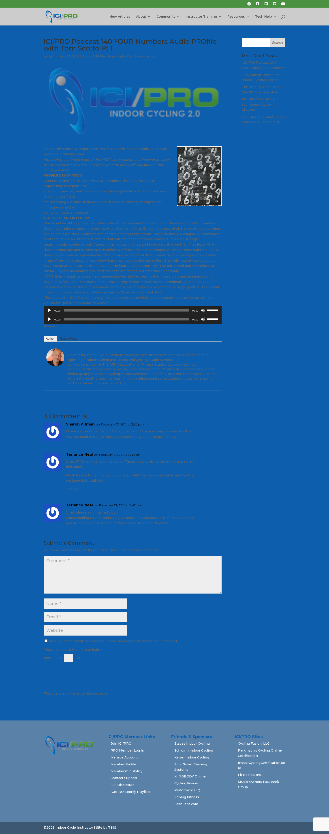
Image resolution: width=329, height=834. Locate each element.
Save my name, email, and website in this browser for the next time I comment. (113, 641)
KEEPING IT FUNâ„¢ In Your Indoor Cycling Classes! (260, 104)
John (53, 56)
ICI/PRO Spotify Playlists (131, 792)
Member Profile (123, 764)
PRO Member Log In (127, 750)
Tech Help (263, 17)
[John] (55, 363)
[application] (133, 310)
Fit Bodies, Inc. (250, 775)
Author (50, 338)
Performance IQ (187, 790)
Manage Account (124, 757)
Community (165, 17)
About (141, 17)
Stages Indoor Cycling (192, 743)
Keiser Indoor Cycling (191, 757)
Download (102, 326)
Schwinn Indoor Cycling (193, 750)
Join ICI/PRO (121, 743)
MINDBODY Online (190, 776)
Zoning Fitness (186, 797)
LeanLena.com (186, 804)
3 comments (144, 56)
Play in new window (74, 326)
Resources (236, 17)
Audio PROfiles (94, 56)
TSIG (112, 828)
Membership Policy (126, 771)
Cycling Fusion (186, 783)
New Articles (119, 17)
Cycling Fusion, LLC (253, 743)
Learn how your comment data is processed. (144, 693)
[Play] (49, 310)
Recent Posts (68, 338)
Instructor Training (201, 17)
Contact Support (124, 778)
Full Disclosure (123, 785)
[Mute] (203, 310)
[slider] (213, 310)
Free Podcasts (119, 56)
